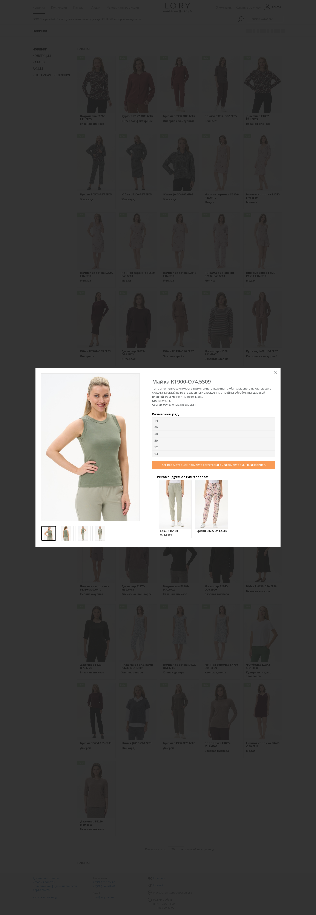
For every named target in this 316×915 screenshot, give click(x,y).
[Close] (276, 372)
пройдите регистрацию (205, 465)
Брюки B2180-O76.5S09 (169, 532)
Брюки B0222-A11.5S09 (211, 531)
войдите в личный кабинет (246, 465)
